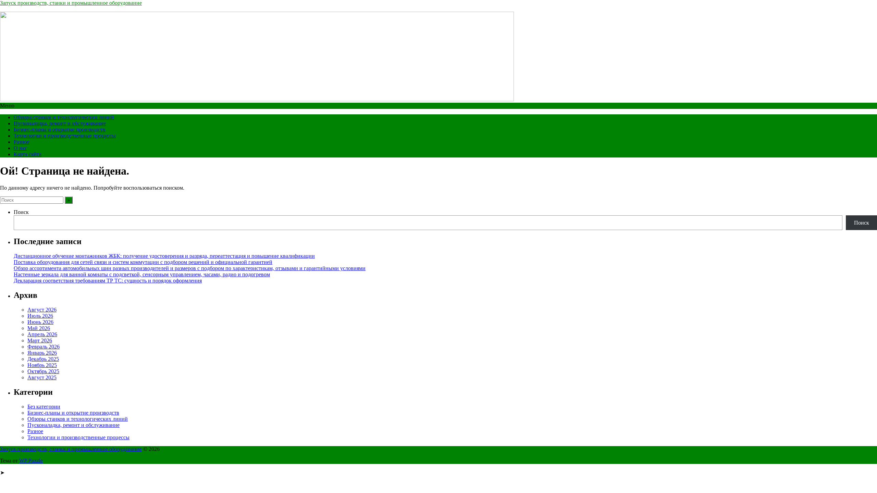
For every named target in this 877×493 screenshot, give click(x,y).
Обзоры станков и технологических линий (64, 117)
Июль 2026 (40, 316)
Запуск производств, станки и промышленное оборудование (71, 3)
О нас (20, 148)
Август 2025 (42, 377)
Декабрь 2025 (43, 359)
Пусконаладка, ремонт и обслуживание (60, 123)
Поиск (21, 212)
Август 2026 (42, 310)
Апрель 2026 (42, 334)
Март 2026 (39, 340)
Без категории (43, 406)
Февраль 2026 (43, 347)
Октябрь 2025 (43, 371)
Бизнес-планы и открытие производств (60, 129)
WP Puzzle (31, 461)
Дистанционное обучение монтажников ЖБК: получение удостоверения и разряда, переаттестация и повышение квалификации (164, 256)
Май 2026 (38, 328)
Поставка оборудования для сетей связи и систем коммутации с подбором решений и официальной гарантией (143, 262)
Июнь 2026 (40, 322)
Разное (21, 142)
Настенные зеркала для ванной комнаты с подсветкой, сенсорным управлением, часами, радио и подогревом (142, 274)
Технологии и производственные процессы (65, 136)
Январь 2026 (42, 353)
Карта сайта (27, 154)
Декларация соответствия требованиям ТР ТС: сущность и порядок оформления (108, 280)
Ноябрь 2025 (42, 365)
